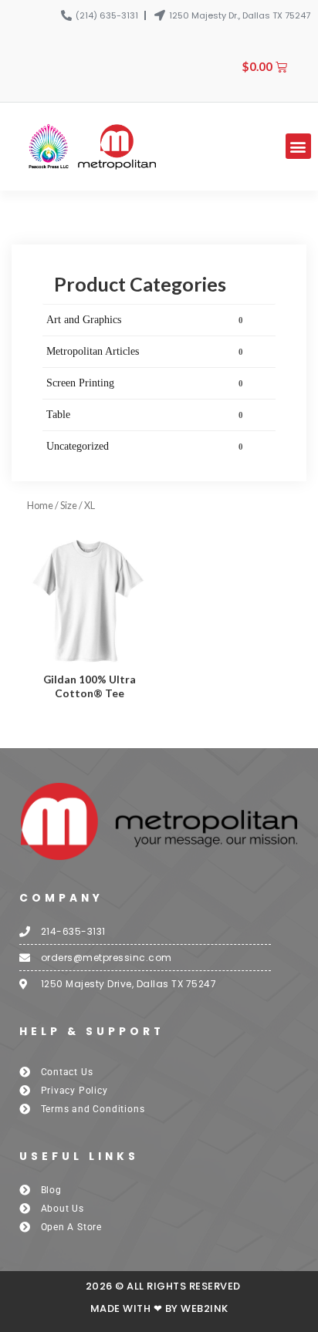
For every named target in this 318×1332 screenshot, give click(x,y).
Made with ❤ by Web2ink (159, 1308)
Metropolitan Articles (144, 351)
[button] (298, 146)
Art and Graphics (144, 319)
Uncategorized (144, 446)
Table (144, 414)
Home (40, 505)
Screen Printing (144, 383)
